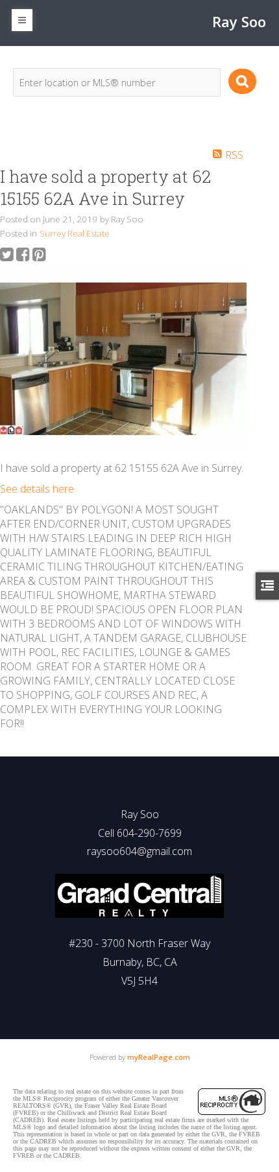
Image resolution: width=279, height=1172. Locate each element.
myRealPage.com (158, 1057)
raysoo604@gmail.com (139, 851)
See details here (37, 489)
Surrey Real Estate (75, 233)
